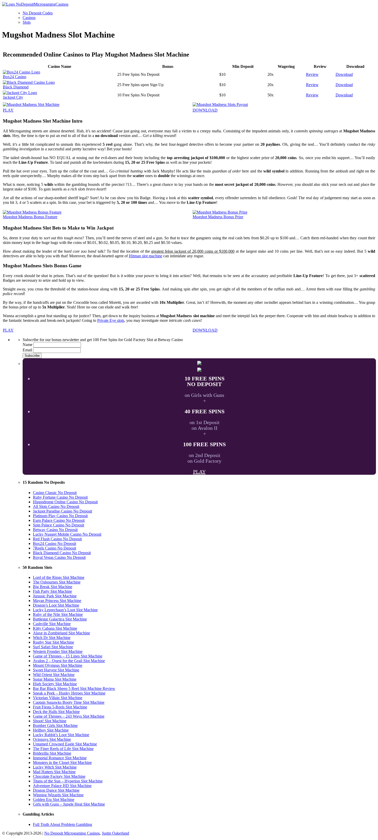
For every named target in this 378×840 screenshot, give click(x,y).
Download (344, 74)
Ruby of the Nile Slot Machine (58, 614)
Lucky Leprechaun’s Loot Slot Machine (65, 610)
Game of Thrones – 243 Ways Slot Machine (68, 716)
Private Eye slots (110, 320)
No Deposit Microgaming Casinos (72, 833)
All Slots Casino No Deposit (56, 506)
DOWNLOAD (205, 110)
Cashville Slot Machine (52, 624)
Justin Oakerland (115, 833)
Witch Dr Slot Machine (51, 637)
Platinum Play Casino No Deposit (60, 516)
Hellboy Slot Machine (51, 730)
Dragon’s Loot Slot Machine (56, 605)
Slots (27, 22)
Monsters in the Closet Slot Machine (62, 762)
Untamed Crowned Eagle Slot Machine (65, 744)
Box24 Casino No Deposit (54, 543)
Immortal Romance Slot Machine (60, 758)
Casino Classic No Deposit (55, 492)
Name (27, 344)
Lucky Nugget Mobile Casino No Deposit (67, 534)
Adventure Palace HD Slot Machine (62, 785)
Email (27, 350)
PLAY (8, 110)
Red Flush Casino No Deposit (57, 539)
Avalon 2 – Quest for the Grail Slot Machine (69, 661)
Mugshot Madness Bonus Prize (218, 217)
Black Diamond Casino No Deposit (62, 553)
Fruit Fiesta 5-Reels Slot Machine (60, 707)
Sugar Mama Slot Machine (54, 679)
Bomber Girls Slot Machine (55, 725)
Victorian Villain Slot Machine (57, 698)
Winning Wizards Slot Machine (58, 795)
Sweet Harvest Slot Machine (56, 670)
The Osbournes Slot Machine (56, 582)
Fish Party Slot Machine (52, 591)
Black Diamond (16, 87)
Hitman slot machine (145, 256)
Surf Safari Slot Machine (53, 647)
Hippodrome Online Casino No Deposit (65, 502)
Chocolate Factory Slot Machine (59, 776)
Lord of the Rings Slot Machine (58, 577)
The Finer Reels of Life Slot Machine (63, 748)
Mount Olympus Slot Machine (57, 665)
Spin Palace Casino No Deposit (58, 525)
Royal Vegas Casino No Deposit (59, 557)
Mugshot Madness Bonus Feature (30, 217)
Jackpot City (13, 97)
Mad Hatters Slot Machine (54, 772)
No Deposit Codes (38, 13)
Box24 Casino (14, 77)
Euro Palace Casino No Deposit (59, 520)
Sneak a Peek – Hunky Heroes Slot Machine (69, 693)
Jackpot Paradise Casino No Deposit (62, 511)
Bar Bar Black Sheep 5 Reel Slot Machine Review (74, 688)
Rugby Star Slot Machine (53, 642)
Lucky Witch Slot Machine (55, 767)
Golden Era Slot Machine (53, 799)
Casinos (29, 17)
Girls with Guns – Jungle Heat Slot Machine (69, 804)
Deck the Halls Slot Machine (56, 711)
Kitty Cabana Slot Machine (55, 628)
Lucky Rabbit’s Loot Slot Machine (61, 735)
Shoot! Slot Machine (49, 721)
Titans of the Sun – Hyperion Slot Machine (68, 781)
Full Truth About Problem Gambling (62, 824)
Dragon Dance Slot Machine (56, 790)
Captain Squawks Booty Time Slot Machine (68, 702)
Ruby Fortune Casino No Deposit (60, 497)
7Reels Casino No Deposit (54, 548)
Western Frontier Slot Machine (58, 651)
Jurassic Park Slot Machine (55, 596)
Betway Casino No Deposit (55, 529)
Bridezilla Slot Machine (52, 753)
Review (312, 74)
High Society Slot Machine (55, 684)
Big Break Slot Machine (52, 587)
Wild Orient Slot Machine (54, 674)
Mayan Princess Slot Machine (57, 600)
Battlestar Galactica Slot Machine (60, 619)
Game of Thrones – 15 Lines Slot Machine (67, 656)
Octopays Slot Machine (52, 739)
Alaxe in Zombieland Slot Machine (61, 633)
